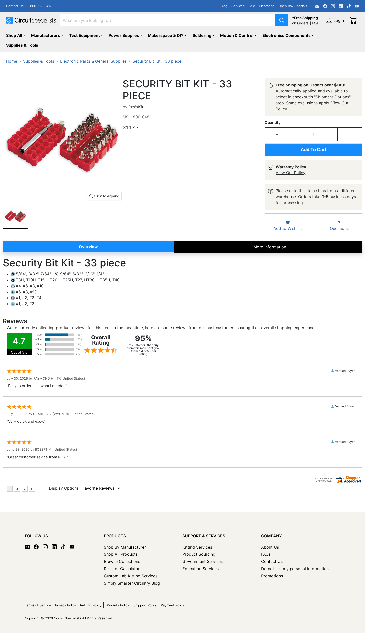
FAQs (266, 554)
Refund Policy (90, 605)
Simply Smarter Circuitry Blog (132, 583)
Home (11, 61)
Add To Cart (313, 149)
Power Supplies (124, 35)
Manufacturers (45, 35)
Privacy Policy (65, 605)
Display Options (64, 488)
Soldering (202, 35)
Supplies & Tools (22, 45)
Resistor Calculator (122, 568)
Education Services (200, 568)
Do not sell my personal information (295, 568)
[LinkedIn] (341, 6)
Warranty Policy (117, 605)
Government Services (202, 561)
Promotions (272, 575)
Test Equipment (84, 35)
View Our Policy (290, 172)
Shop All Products (121, 554)
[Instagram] (333, 6)
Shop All (14, 35)
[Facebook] (325, 6)
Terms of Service (38, 605)
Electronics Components (286, 35)
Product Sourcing (198, 554)
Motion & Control (236, 35)
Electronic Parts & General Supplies (93, 61)
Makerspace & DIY (166, 35)
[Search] (281, 20)
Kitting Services (197, 547)
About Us (270, 547)
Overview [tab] (88, 246)
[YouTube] (357, 6)
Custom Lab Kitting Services (130, 575)
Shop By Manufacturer (125, 547)
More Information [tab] (270, 246)
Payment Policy (172, 605)
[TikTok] (349, 6)
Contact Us (272, 561)
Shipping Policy (145, 605)
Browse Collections (122, 561)
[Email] (317, 6)
